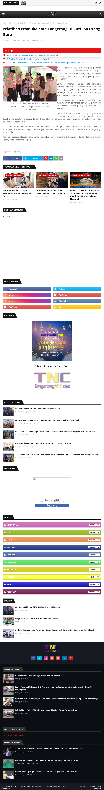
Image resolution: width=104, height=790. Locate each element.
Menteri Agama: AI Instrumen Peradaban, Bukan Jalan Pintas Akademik (47, 420)
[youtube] (77, 295)
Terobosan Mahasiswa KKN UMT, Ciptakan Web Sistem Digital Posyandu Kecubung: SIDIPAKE (57, 454)
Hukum (50, 540)
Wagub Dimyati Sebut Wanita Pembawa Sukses (36, 618)
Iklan (99, 786)
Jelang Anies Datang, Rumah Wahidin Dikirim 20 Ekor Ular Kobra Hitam (46, 760)
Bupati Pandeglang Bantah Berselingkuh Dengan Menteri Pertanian (46, 772)
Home (5, 23)
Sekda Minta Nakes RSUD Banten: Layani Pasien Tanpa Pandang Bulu (46, 710)
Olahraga (50, 562)
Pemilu (50, 584)
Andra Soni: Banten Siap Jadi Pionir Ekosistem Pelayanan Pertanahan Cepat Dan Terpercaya (56, 698)
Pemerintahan (50, 577)
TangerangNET (22, 786)
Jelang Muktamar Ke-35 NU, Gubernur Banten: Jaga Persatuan (43, 443)
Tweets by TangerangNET (14, 735)
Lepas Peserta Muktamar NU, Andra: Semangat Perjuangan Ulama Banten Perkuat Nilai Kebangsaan (54, 688)
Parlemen (50, 569)
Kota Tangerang (15, 23)
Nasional (50, 554)
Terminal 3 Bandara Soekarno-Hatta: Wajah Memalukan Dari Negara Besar (48, 749)
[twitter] (77, 289)
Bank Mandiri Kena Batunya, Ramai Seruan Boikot (37, 675)
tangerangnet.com (12, 40)
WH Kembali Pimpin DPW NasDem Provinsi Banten (37, 408)
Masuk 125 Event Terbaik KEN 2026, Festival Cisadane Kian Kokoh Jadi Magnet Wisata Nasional (45, 62)
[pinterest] (71, 658)
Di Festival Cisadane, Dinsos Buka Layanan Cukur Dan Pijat (31, 59)
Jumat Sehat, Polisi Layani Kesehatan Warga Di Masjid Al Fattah (32, 55)
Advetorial (50, 525)
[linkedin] (64, 658)
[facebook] (27, 289)
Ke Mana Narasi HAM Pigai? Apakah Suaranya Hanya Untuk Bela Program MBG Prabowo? (55, 431)
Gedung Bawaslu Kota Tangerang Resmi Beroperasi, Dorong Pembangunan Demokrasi (54, 630)
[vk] (77, 301)
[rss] (77, 307)
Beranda (83, 786)
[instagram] (27, 295)
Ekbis (50, 532)
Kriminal (50, 547)
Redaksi (92, 786)
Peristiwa (50, 592)
